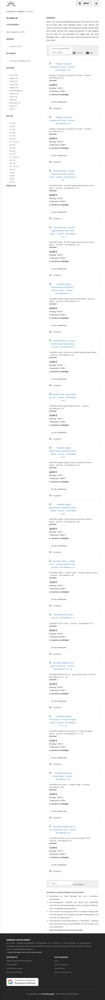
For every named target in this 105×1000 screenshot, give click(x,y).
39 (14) (12, 148)
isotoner (53, 190)
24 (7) (12, 182)
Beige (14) (14, 87)
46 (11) (12, 169)
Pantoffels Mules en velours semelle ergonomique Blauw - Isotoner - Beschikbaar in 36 (72, 353)
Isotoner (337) (15, 46)
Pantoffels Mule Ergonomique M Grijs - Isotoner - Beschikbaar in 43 (69, 407)
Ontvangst (11, 11)
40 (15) (12, 145)
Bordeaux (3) (15, 103)
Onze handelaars (61, 964)
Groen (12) (14, 93)
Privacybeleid (11, 964)
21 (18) (12, 135)
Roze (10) (14, 96)
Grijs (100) (14, 75)
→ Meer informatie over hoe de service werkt (24, 952)
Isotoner (53, 80)
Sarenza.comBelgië (60, 94)
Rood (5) (13, 100)
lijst (91, 53)
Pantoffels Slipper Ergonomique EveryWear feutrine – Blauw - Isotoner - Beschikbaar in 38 (71, 520)
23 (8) (12, 172)
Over (56, 961)
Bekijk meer (11, 185)
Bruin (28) (14, 84)
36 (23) (12, 126)
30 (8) (12, 175)
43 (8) (12, 178)
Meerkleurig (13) (16, 90)
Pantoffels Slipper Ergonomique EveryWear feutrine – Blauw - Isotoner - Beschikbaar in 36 (71, 463)
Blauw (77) (14, 78)
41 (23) (12, 129)
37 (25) (12, 123)
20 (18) (12, 132)
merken (21, 11)
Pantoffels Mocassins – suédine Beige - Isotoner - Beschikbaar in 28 (70, 785)
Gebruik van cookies (14, 968)
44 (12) (12, 160)
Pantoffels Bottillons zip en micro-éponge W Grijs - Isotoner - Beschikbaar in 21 (70, 839)
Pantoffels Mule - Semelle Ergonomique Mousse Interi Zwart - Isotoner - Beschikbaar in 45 (71, 186)
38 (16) (12, 138)
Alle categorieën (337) (15, 32)
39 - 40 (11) (14, 166)
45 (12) (12, 163)
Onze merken (59, 968)
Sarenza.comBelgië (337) (20, 61)
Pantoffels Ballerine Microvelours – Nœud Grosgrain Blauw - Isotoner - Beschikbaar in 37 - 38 (70, 732)
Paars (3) (13, 106)
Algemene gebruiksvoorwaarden (19, 961)
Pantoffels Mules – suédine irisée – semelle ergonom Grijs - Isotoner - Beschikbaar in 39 (73, 573)
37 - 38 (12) (14, 157)
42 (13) (12, 151)
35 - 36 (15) (14, 142)
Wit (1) (12, 109)
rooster (79, 53)
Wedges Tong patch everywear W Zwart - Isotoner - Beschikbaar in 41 (70, 130)
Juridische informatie (14, 972)
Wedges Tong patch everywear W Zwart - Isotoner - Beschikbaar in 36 (70, 76)
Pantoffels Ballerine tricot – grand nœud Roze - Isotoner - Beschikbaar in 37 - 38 (73, 675)
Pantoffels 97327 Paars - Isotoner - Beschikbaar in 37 (71, 623)
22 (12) (12, 154)
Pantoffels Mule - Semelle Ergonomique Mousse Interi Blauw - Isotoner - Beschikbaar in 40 (71, 243)
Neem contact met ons (63, 972)
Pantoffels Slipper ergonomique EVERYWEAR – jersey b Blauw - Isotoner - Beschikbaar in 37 (72, 300)
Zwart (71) (14, 81)
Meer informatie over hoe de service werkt (66, 930)
